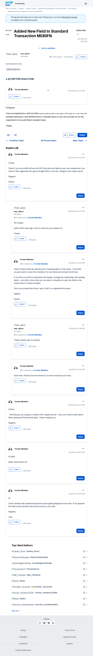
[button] (77, 57)
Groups (21, 8)
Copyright (23, 637)
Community (20, 3)
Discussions (73, 8)
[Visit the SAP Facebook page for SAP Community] (40, 623)
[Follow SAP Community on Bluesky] (44, 623)
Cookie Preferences (23, 650)
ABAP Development (13, 69)
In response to (29, 218)
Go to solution (48, 48)
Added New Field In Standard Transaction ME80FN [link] (25, 11)
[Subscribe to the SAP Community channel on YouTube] (49, 623)
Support (69, 644)
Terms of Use (70, 630)
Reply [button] (82, 135)
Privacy (23, 630)
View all (15, 611)
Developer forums (69, 17)
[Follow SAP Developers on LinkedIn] (53, 623)
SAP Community (11, 8)
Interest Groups (31, 8)
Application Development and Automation (52, 8)
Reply (80, 196)
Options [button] (77, 34)
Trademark (23, 644)
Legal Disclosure (69, 637)
